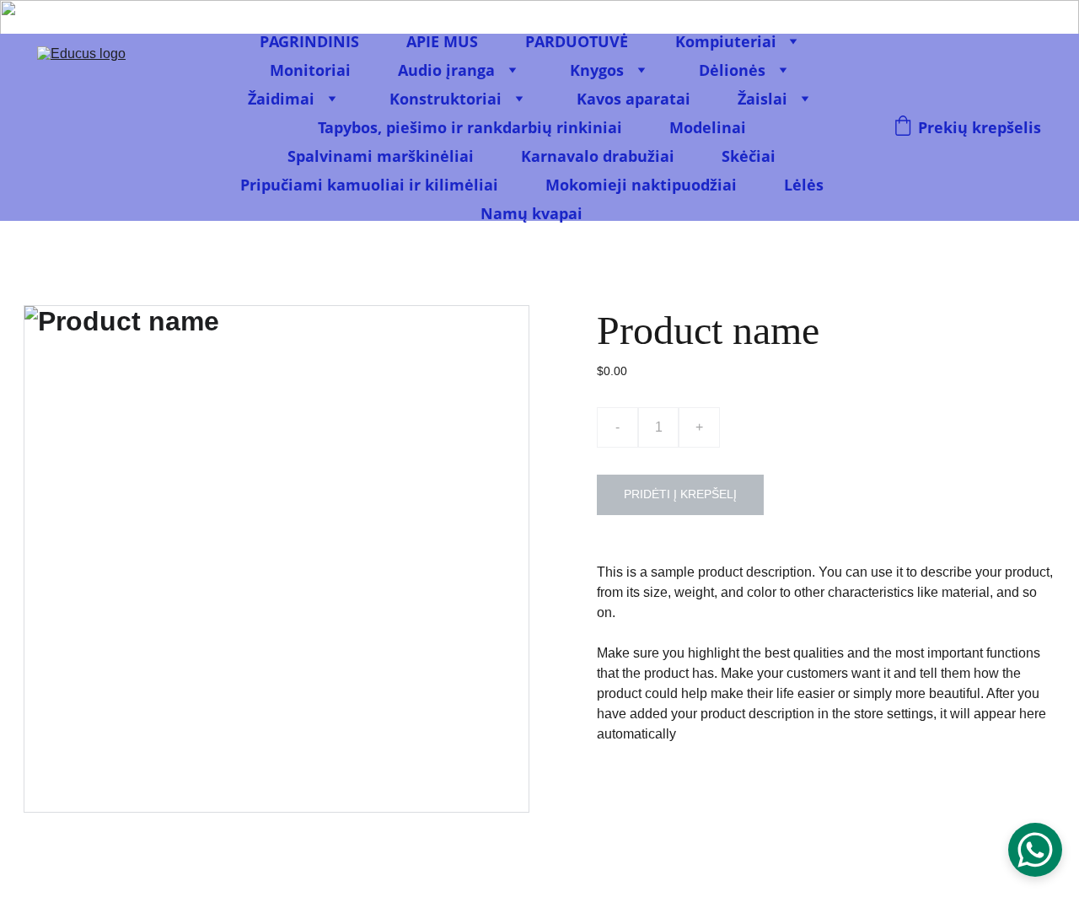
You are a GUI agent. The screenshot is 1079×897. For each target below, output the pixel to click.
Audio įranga (446, 70)
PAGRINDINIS (309, 41)
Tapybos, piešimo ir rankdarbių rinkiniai (470, 127)
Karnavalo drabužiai (597, 156)
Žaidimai (281, 98)
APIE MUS (442, 41)
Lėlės (804, 184)
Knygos (597, 70)
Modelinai (707, 127)
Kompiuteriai (725, 41)
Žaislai (762, 98)
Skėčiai (749, 156)
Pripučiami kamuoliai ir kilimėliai (369, 184)
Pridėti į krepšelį (680, 494)
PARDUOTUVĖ (576, 41)
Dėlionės (732, 70)
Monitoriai (310, 70)
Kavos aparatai (633, 98)
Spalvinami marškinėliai (380, 156)
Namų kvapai (531, 213)
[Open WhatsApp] (1035, 850)
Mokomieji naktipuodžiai (641, 184)
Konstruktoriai (445, 98)
